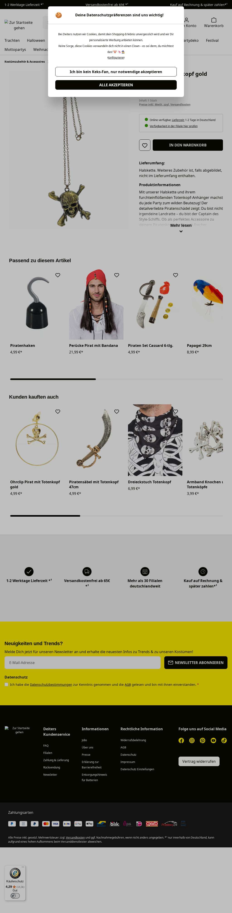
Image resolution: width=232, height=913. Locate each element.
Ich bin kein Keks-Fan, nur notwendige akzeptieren (116, 71)
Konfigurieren (116, 57)
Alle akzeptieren (116, 84)
